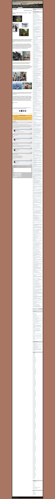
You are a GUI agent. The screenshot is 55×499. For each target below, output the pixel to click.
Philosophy (34, 484)
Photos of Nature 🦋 (30, 6)
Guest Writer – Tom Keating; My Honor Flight (37, 88)
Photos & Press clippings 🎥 (26, 5)
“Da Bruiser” (34, 295)
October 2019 (34, 426)
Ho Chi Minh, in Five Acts (35, 69)
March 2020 (34, 422)
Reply (31, 128)
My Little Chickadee (35, 95)
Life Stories (34, 482)
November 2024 (34, 371)
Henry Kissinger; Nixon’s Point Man (36, 68)
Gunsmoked (34, 37)
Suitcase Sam (34, 87)
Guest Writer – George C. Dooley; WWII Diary (37, 274)
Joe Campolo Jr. (27, 10)
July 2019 (34, 429)
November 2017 (34, 448)
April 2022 (34, 399)
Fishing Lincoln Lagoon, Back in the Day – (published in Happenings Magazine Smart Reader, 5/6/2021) (37, 182)
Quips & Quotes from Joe (35, 199)
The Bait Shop (34, 67)
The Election (34, 59)
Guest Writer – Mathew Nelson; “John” (36, 56)
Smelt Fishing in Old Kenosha (36, 285)
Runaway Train (34, 246)
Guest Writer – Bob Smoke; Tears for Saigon (37, 17)
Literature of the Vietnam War (35, 55)
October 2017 (34, 449)
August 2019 (34, 428)
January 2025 (34, 369)
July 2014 (34, 477)
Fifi (33, 121)
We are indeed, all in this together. (36, 222)
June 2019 (34, 430)
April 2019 (34, 432)
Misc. (33, 483)
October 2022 (34, 395)
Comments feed (34, 493)
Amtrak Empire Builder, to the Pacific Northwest (37, 240)
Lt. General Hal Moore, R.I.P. (35, 300)
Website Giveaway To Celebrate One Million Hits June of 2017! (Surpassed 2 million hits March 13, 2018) (37, 297)
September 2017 (34, 450)
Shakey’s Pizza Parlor (35, 142)
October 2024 (34, 372)
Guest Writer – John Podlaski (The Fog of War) (37, 302)
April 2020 (34, 421)
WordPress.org (34, 494)
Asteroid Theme (41, 497)
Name (14, 172)
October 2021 (34, 405)
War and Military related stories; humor (36, 487)
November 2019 (34, 425)
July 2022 (34, 397)
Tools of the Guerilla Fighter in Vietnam (36, 34)
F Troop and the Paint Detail (35, 51)
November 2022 (34, 394)
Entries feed (34, 492)
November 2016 (34, 460)
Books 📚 (17, 5)
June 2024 (34, 376)
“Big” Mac (34, 301)
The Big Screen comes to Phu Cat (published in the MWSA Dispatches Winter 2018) (37, 349)
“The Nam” (15, 9)
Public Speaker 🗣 (32, 5)
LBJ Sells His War (34, 70)
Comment (14, 167)
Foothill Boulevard (34, 50)
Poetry (33, 485)
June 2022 (34, 398)
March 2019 (34, 433)
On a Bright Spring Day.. (35, 133)
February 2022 (34, 401)
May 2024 (34, 377)
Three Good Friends (35, 16)
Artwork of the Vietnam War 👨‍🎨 (23, 6)
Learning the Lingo (34, 74)
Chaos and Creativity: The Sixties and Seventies (37, 257)
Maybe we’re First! (34, 284)
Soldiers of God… (34, 278)
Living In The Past (34, 147)
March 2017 (34, 456)
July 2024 (34, 375)
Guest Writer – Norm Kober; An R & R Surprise (37, 134)
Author (14, 5)
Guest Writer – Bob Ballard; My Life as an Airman (37, 148)
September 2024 (34, 373)
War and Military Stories (35, 488)
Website (14, 175)
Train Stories (34, 486)
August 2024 (34, 374)
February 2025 (34, 368)
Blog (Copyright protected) (16, 6)
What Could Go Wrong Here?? (36, 263)
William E (34, 118)
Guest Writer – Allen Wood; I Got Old (36, 328)
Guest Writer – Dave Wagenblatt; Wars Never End (37, 23)
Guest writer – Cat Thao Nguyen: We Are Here (37, 247)
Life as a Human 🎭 (36, 6)
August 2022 (34, 396)
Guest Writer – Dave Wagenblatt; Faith (36, 52)
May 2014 (34, 478)
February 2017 (34, 457)
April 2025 (34, 366)
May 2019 (34, 431)
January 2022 (34, 402)
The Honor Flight (34, 99)
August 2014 (34, 476)
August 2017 (34, 451)
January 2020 (34, 423)
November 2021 (34, 404)
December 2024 (34, 370)
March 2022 (34, 400)
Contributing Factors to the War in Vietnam (37, 113)
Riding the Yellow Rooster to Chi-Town (36, 106)
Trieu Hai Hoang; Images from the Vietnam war (37, 122)
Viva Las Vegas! (34, 100)
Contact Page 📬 (15, 7)
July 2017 (34, 452)
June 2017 (34, 453)
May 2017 (34, 454)
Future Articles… (34, 256)
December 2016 (34, 459)
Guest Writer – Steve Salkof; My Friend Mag (37, 335)
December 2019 (34, 424)
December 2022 (34, 393)
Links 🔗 (37, 5)
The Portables (34, 339)
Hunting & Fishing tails (35, 481)
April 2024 (34, 378)
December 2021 (34, 403)
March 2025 (34, 367)
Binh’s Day (34, 14)
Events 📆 (20, 5)
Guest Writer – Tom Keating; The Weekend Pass (37, 108)
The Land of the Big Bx (35, 26)
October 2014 (34, 475)
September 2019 (34, 427)
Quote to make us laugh (35, 226)
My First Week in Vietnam (35, 245)
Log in (33, 491)
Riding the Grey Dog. (35, 15)
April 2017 (34, 455)
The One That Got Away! (35, 22)
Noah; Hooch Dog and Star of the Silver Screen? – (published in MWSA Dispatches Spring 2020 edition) (37, 225)
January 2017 (34, 458)
